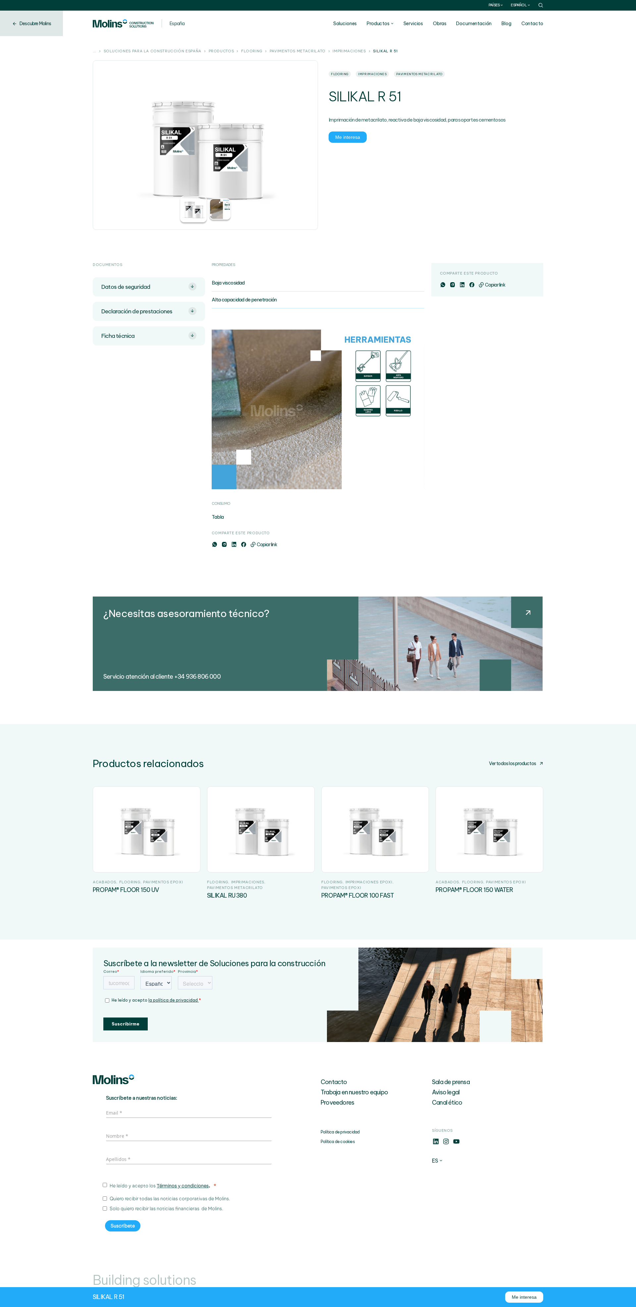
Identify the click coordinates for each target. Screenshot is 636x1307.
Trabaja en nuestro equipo (354, 1092)
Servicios (413, 23)
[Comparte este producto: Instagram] (224, 545)
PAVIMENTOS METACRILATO (298, 51)
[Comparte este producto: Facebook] (243, 545)
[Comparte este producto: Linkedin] (234, 545)
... (94, 51)
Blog (506, 23)
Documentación (474, 23)
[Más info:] (436, 1143)
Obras (439, 23)
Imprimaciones (349, 51)
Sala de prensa (451, 1082)
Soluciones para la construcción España (152, 51)
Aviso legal (445, 1092)
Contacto (532, 23)
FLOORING (251, 51)
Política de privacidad (340, 1131)
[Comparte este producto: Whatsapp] (214, 545)
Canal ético (447, 1102)
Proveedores (337, 1102)
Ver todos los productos (512, 763)
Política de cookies (338, 1141)
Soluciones (345, 23)
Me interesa (347, 137)
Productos (378, 23)
